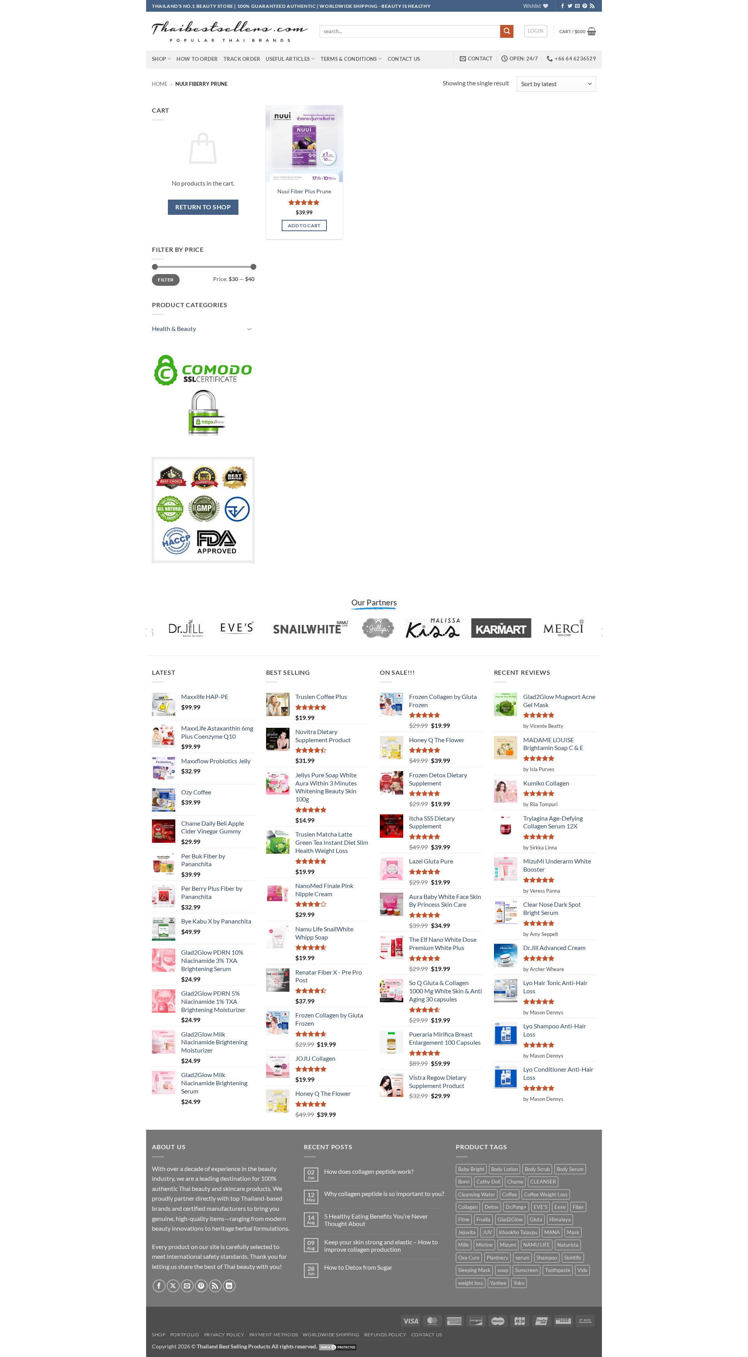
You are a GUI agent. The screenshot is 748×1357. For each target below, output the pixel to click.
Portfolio (184, 1335)
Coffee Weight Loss (546, 1194)
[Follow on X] (173, 1285)
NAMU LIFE (536, 1245)
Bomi (463, 1181)
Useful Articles (288, 59)
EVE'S (540, 1207)
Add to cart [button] (304, 225)
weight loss (470, 1283)
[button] (535, 31)
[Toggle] (249, 328)
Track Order (242, 59)
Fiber (578, 1207)
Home (160, 84)
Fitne (463, 1219)
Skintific (573, 1257)
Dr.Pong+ (516, 1207)
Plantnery (497, 1257)
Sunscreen (526, 1270)
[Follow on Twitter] (570, 6)
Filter (165, 280)
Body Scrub (537, 1169)
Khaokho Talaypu (518, 1232)
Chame (515, 1181)
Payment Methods (273, 1335)
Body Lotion (504, 1169)
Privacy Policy (224, 1335)
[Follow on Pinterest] (584, 6)
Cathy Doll (488, 1181)
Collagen (468, 1207)
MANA (552, 1232)
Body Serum (570, 1169)
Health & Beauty (174, 328)
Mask (573, 1232)
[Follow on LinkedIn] (229, 1285)
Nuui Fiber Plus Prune (304, 191)
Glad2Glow (510, 1219)
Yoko (518, 1283)
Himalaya (560, 1219)
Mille (463, 1245)
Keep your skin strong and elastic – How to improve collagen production (381, 1245)
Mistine (484, 1245)
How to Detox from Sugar (358, 1267)
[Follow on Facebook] (562, 6)
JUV (487, 1232)
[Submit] (506, 31)
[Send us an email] (577, 6)
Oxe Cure (469, 1257)
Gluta (536, 1219)
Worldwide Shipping (331, 1335)
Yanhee (498, 1283)
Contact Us (404, 59)
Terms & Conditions (349, 59)
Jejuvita (467, 1232)
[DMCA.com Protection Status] (337, 1346)
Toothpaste (557, 1270)
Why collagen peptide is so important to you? (384, 1193)
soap (502, 1270)
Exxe (560, 1207)
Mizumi (508, 1245)
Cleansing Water (476, 1194)
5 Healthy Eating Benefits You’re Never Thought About (376, 1219)
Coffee (509, 1194)
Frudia (483, 1219)
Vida (582, 1270)
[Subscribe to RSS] (592, 6)
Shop (159, 59)
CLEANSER (543, 1181)
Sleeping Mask (474, 1270)
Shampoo (546, 1257)
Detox (492, 1207)
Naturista (568, 1245)
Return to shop (203, 207)
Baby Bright (471, 1169)
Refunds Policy (385, 1335)
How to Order (197, 59)
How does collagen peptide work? (368, 1171)
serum (522, 1257)
